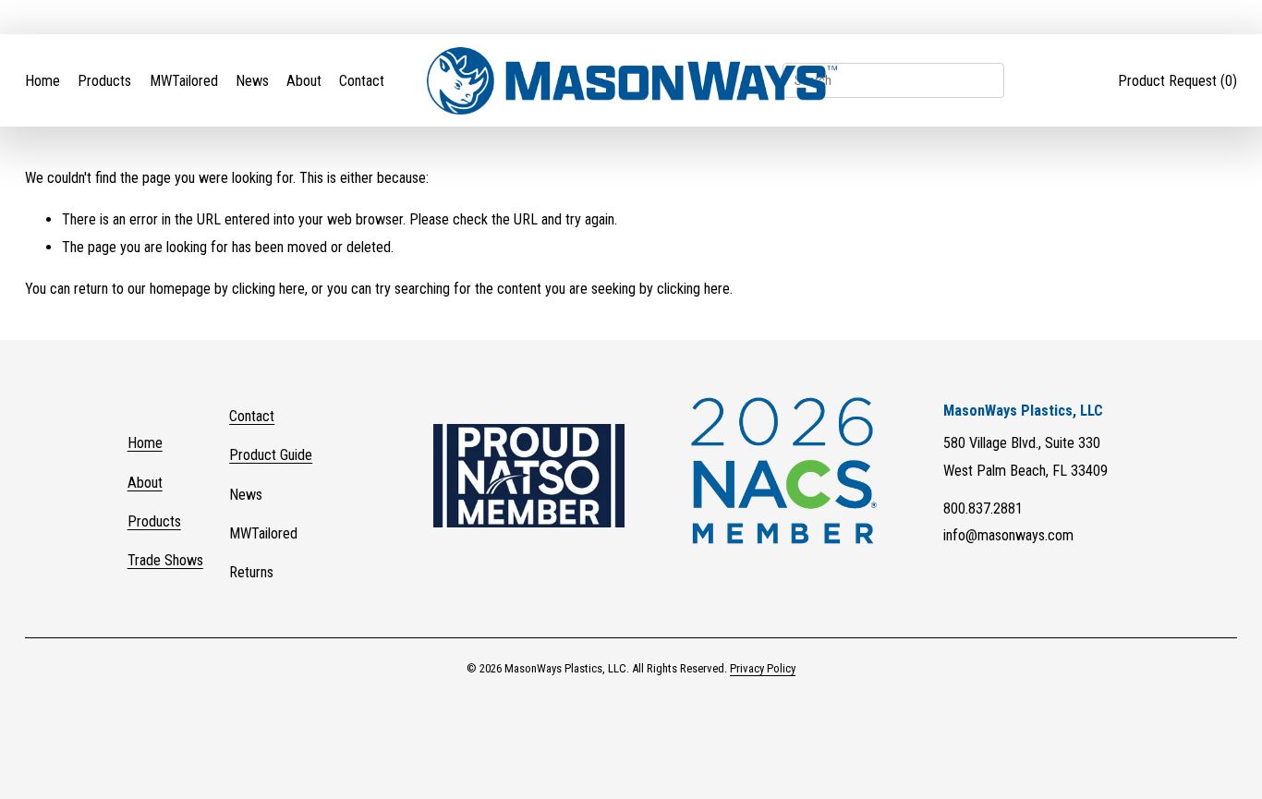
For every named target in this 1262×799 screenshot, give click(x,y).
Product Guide (270, 455)
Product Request (1177, 81)
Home (42, 81)
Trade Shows (165, 560)
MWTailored (184, 81)
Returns (251, 572)
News (252, 81)
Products (104, 81)
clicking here (268, 288)
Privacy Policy (762, 668)
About (304, 81)
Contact (361, 81)
